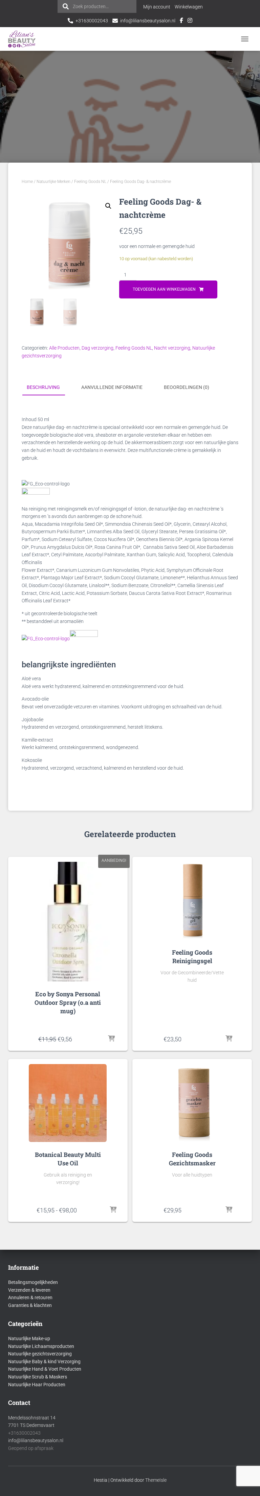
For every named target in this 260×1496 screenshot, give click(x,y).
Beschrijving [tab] (43, 387)
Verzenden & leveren (29, 1290)
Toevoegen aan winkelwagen (164, 289)
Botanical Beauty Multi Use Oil (68, 1158)
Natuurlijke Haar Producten (36, 1384)
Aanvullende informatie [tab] (112, 387)
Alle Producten (64, 348)
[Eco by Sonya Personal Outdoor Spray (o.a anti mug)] (68, 921)
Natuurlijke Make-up (29, 1338)
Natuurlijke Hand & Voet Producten (44, 1369)
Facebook (181, 21)
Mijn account (156, 6)
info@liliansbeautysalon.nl (147, 20)
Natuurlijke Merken (53, 181)
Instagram (190, 21)
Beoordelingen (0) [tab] (186, 387)
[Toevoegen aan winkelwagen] (111, 1039)
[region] (172, 1446)
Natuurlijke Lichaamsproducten (41, 1346)
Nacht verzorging (172, 348)
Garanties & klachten (30, 1305)
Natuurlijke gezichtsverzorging (40, 1353)
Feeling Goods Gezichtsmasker (192, 1158)
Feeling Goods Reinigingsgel (192, 956)
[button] (108, 206)
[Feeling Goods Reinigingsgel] (192, 901)
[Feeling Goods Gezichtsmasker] (192, 1103)
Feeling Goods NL (90, 181)
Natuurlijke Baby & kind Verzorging (44, 1361)
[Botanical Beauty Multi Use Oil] (68, 1103)
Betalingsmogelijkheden (33, 1282)
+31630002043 (91, 20)
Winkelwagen (189, 6)
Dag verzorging (97, 348)
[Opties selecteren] (113, 1210)
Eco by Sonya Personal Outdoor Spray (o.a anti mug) (68, 1002)
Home (27, 181)
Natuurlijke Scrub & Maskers (37, 1376)
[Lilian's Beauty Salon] (24, 38)
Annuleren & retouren (30, 1297)
